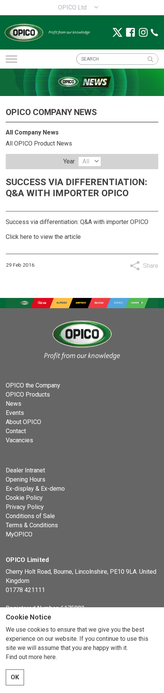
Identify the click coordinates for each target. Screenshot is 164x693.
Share (150, 265)
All (85, 161)
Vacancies (19, 440)
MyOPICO (19, 534)
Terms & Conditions (32, 525)
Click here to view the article (43, 236)
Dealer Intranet (25, 470)
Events (15, 412)
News (13, 403)
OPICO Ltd (72, 7)
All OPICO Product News (39, 143)
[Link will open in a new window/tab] (117, 32)
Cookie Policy (24, 497)
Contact (16, 431)
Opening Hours (25, 479)
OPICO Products (28, 394)
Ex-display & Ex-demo (35, 488)
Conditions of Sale (30, 516)
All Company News (32, 132)
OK (15, 677)
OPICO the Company (33, 385)
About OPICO (23, 422)
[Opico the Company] (47, 32)
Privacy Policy (25, 507)
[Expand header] (11, 59)
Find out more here (31, 657)
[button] (150, 59)
